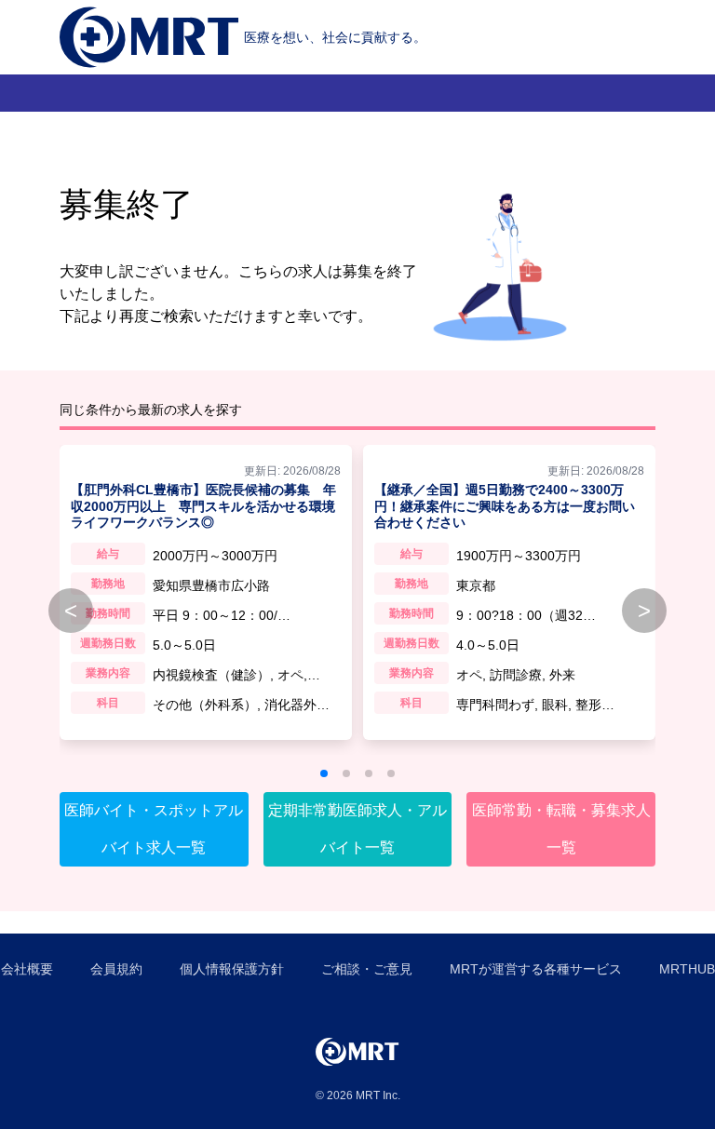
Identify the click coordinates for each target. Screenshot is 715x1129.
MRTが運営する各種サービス (536, 968)
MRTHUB (687, 968)
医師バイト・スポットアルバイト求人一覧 (153, 828)
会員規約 (116, 968)
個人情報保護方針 (232, 968)
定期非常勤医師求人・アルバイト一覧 (357, 828)
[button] (324, 773)
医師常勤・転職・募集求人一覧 (561, 828)
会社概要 (27, 968)
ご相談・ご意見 (366, 968)
